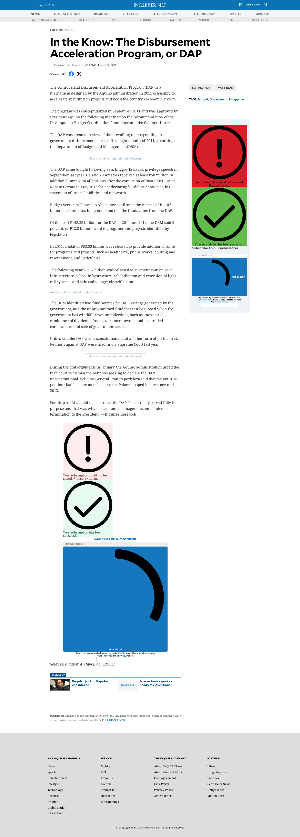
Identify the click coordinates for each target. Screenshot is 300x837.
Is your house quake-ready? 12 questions (156, 683)
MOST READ (225, 87)
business (101, 14)
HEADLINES (86, 20)
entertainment (165, 14)
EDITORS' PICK (201, 87)
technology (204, 14)
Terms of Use (129, 652)
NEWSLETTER (260, 20)
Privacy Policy (125, 655)
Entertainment (57, 778)
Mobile (105, 766)
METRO (116, 20)
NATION (175, 20)
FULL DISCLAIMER (113, 720)
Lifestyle (53, 784)
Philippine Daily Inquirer (67, 64)
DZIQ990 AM (215, 790)
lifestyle (130, 14)
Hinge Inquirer (217, 772)
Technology (55, 790)
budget (203, 99)
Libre (211, 766)
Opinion (53, 802)
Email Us (107, 778)
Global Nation (57, 808)
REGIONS (146, 20)
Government (219, 99)
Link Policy (161, 784)
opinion (262, 14)
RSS (103, 772)
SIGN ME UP (115, 649)
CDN (230, 20)
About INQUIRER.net (168, 766)
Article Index (163, 796)
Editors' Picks (62, 30)
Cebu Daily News (218, 784)
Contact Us (108, 790)
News (35, 14)
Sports (52, 772)
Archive (106, 784)
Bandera (213, 778)
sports (235, 14)
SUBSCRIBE (238, 277)
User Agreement (165, 778)
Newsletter (108, 796)
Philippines (236, 99)
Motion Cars (215, 796)
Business (53, 796)
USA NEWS (55, 813)
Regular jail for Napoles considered (90, 683)
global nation (67, 14)
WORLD (204, 20)
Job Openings (110, 802)
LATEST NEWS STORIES (46, 20)
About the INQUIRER (168, 772)
